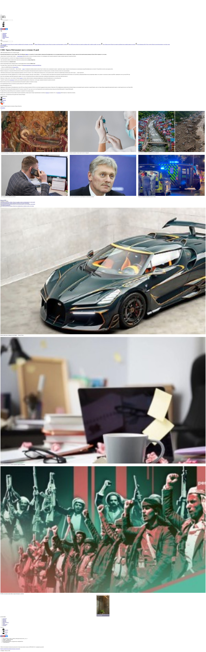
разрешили (59, 92)
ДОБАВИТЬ (2, 107)
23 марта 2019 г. (15, 67)
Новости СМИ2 (3, 200)
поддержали (12, 79)
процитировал (20, 56)
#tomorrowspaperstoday (27, 65)
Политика (2, 47)
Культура (4, 619)
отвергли (47, 92)
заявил (26, 54)
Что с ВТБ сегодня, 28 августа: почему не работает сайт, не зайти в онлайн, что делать (85, 44)
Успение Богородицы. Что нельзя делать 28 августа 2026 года (12, 152)
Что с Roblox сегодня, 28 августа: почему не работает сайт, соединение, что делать (17, 44)
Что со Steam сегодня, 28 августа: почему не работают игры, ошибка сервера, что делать (119, 44)
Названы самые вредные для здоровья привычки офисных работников (12, 464)
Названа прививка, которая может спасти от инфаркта (79, 152)
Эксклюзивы (5, 624)
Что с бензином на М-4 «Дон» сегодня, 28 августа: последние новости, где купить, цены (153, 44)
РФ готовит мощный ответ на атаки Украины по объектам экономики (82, 196)
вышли (21, 78)
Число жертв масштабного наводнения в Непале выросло (148, 152)
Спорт (4, 623)
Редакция (4, 625)
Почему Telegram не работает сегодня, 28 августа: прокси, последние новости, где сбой (51, 44)
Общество (4, 621)
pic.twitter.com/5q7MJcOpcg (36, 65)
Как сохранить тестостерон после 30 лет (8, 196)
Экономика (5, 618)
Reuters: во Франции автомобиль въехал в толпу (147, 196)
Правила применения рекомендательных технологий (10, 648)
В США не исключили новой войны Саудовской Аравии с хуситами (12, 593)
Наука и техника (6, 622)
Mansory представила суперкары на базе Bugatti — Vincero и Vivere (11, 335)
